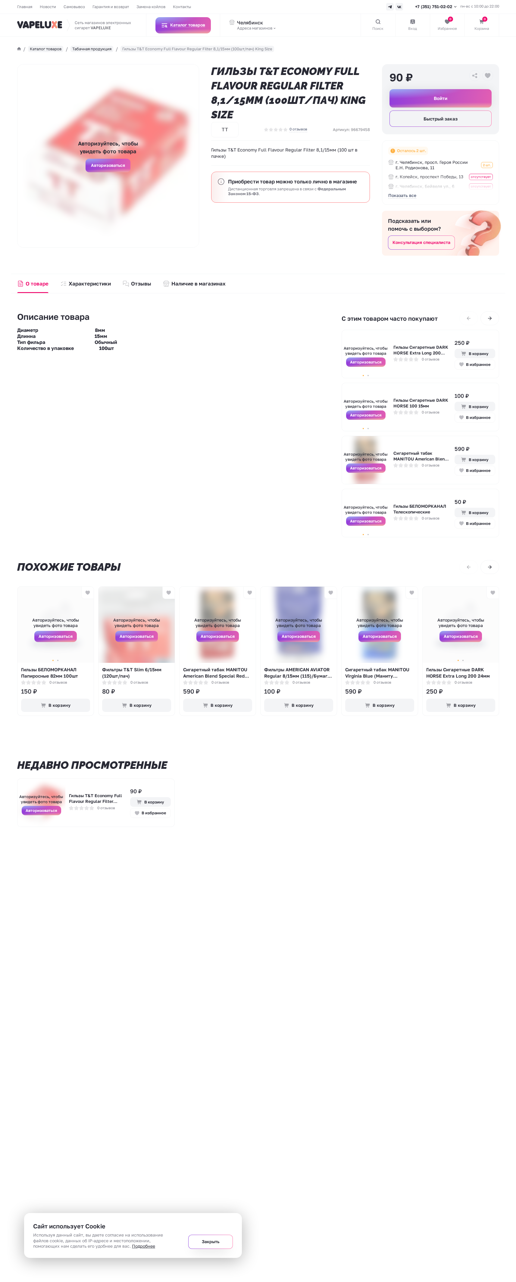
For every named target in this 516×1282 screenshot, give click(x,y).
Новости (48, 6)
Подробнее (143, 1246)
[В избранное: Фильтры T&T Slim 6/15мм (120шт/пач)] (168, 593)
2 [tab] (368, 375)
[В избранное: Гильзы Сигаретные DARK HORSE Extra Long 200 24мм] (492, 593)
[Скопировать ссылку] (474, 75)
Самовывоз (74, 6)
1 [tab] (363, 375)
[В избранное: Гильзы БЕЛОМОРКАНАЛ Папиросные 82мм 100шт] (87, 593)
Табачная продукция (91, 48)
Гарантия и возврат (110, 6)
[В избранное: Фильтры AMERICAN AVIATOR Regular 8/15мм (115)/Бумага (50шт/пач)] (330, 593)
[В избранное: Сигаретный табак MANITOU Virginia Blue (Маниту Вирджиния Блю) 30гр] (411, 593)
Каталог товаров (45, 48)
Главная (24, 6)
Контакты (182, 6)
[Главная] (19, 49)
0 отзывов (298, 129)
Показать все (402, 195)
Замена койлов (150, 6)
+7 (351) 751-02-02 (433, 6)
